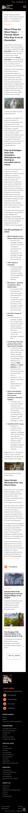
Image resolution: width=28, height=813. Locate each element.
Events (4, 735)
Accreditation (7, 776)
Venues (5, 750)
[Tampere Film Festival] (7, 7)
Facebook (13, 567)
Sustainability (7, 796)
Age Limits (6, 761)
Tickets (4, 746)
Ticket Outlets (7, 748)
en (14, 2)
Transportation (7, 757)
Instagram (12, 699)
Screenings (6, 733)
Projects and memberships (11, 790)
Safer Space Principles (10, 763)
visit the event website (12, 558)
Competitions (7, 770)
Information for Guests (10, 778)
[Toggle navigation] (24, 7)
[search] (25, 2)
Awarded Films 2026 (9, 728)
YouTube (11, 704)
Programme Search (9, 739)
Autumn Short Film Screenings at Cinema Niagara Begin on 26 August (13, 594)
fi (12, 2)
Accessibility (6, 752)
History (5, 792)
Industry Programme (9, 772)
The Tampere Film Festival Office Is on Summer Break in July (13, 634)
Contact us (6, 786)
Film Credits (6, 774)
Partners (5, 759)
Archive (5, 794)
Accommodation (8, 754)
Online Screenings (8, 731)
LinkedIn (11, 708)
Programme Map (8, 737)
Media (4, 719)
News (4, 717)
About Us (5, 788)
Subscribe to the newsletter (11, 721)
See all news (14, 655)
